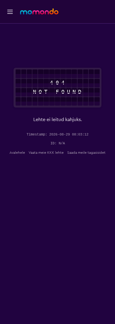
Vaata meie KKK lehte (46, 152)
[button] (10, 11)
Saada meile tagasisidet (86, 152)
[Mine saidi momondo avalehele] (39, 11)
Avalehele (17, 152)
